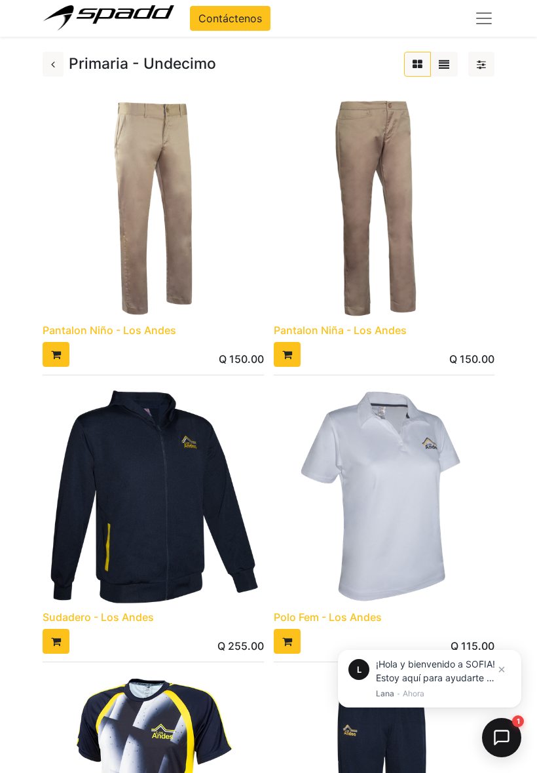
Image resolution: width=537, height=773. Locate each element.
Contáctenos (230, 18)
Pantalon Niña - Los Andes (340, 330)
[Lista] (444, 64)
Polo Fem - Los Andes (328, 617)
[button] (56, 354)
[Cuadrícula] (417, 64)
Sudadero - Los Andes (98, 617)
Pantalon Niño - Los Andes (109, 330)
